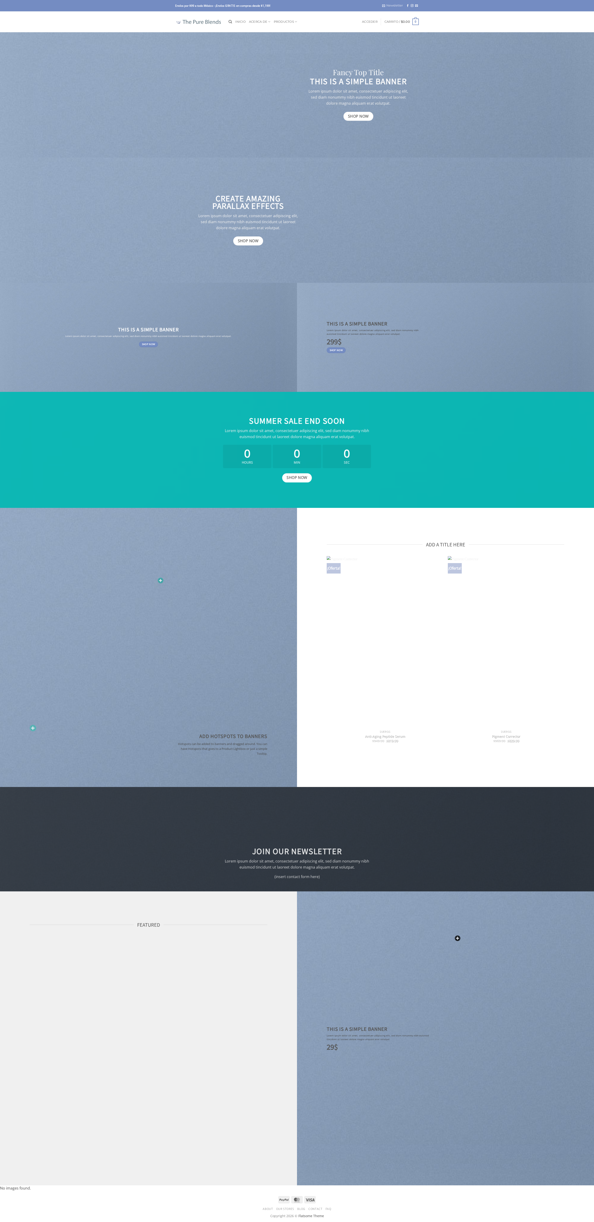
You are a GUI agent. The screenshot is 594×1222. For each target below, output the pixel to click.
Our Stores (285, 1209)
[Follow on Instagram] (412, 5)
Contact (315, 1209)
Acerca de (258, 21)
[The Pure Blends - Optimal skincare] (198, 22)
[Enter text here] (457, 938)
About (268, 1209)
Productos (284, 21)
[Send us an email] (416, 5)
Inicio (240, 21)
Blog (301, 1209)
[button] (392, 5)
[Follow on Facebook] (407, 5)
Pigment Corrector (506, 736)
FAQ (328, 1209)
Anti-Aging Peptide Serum (385, 736)
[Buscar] (230, 21)
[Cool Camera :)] (33, 728)
